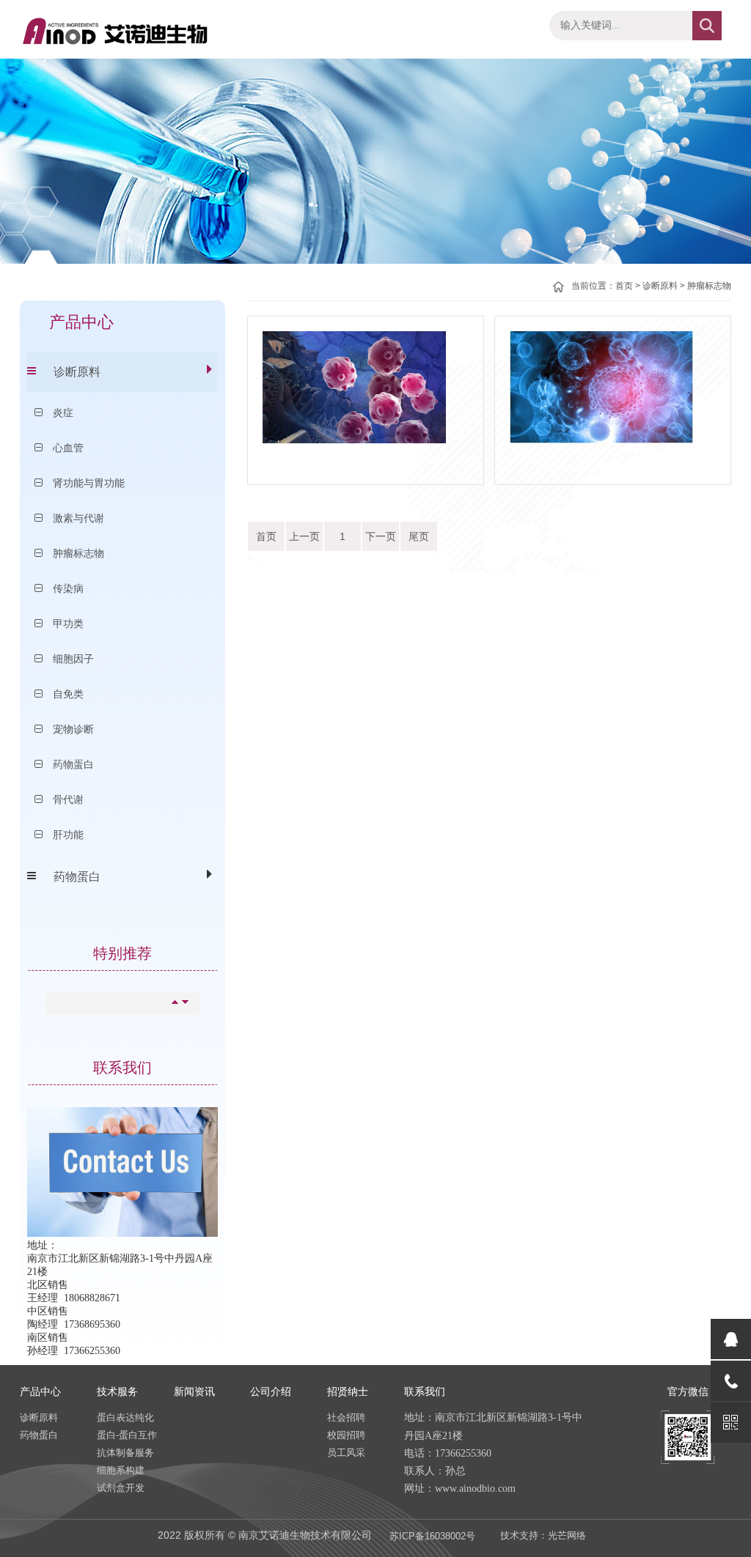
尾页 (419, 536)
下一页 (380, 536)
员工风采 (346, 1452)
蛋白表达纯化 (125, 1417)
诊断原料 (77, 372)
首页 (624, 286)
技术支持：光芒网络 (543, 1535)
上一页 (304, 536)
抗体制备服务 (125, 1452)
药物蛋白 (77, 876)
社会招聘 (346, 1417)
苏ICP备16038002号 (432, 1536)
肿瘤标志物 (709, 286)
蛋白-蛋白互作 (127, 1435)
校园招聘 (346, 1435)
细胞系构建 (120, 1470)
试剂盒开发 (120, 1487)
